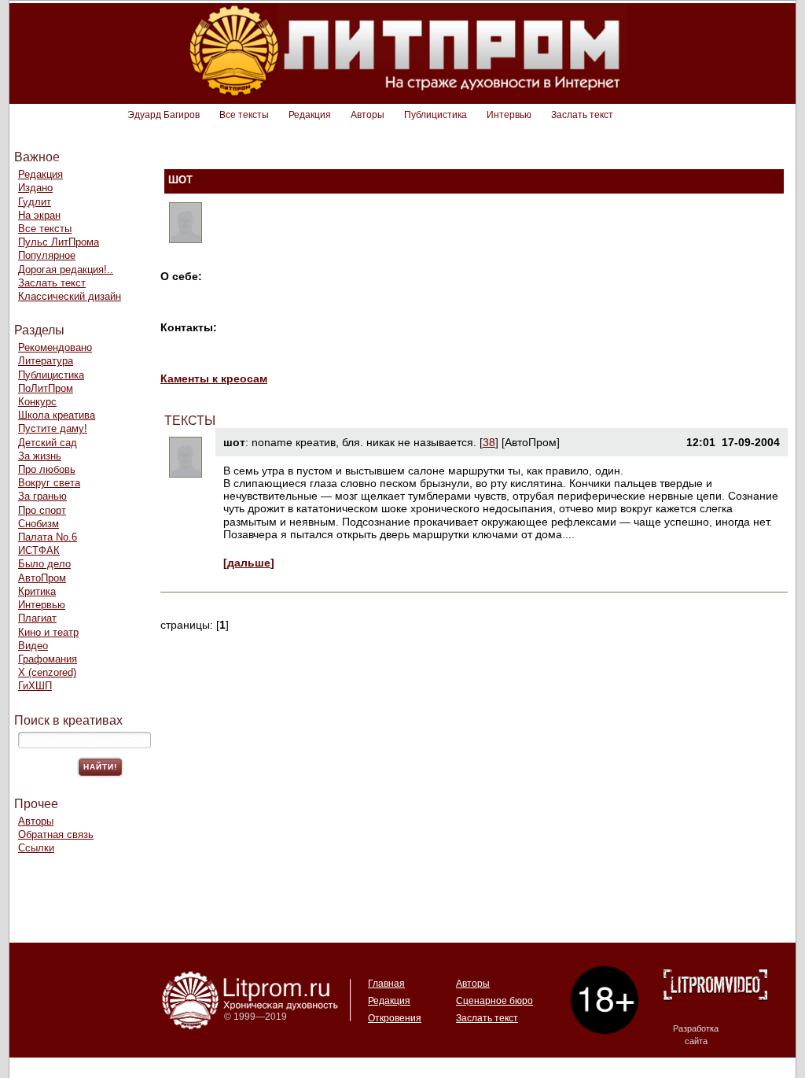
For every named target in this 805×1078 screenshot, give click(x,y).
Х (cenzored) (47, 672)
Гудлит (34, 202)
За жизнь (39, 456)
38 (489, 442)
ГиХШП (35, 686)
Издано (35, 188)
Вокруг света (49, 483)
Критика (37, 591)
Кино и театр (48, 632)
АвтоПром (42, 578)
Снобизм (38, 524)
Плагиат (37, 618)
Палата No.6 (47, 537)
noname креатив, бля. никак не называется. (364, 442)
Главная (386, 983)
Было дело (44, 564)
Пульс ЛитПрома (58, 242)
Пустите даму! (52, 428)
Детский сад (47, 443)
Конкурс (37, 402)
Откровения (394, 1018)
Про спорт (42, 510)
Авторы (367, 114)
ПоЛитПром (45, 388)
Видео (33, 646)
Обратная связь (56, 834)
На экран (39, 215)
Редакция (310, 114)
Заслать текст (582, 114)
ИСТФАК (39, 550)
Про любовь (46, 469)
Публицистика (435, 114)
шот (234, 442)
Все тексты (244, 114)
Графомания (47, 659)
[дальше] (248, 562)
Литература (45, 361)
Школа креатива (56, 415)
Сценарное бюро (494, 1000)
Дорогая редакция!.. (65, 269)
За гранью (42, 496)
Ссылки (36, 848)
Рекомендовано (55, 347)
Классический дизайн (69, 296)
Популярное (46, 255)
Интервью (509, 114)
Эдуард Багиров (163, 114)
